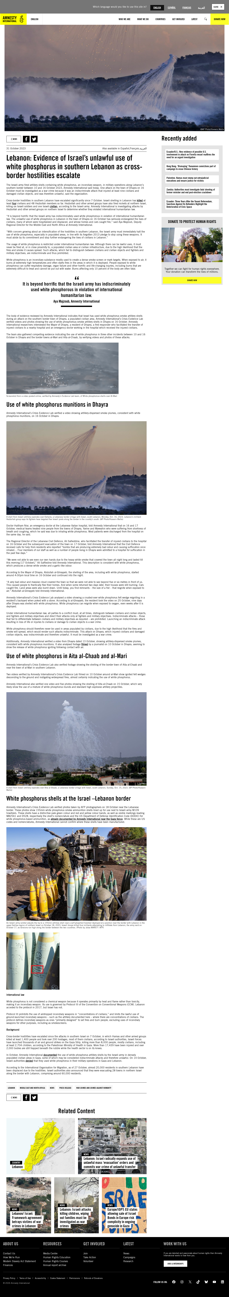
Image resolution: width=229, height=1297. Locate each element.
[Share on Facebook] (26, 139)
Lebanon (11, 1088)
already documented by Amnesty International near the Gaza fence (87, 819)
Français (186, 7)
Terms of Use (25, 1278)
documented (50, 1054)
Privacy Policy (9, 1278)
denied (29, 1060)
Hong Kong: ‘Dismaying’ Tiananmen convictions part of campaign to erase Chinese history (191, 168)
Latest (128, 1243)
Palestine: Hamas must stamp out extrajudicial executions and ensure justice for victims (188, 179)
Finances (8, 1265)
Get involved (94, 1243)
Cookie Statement (57, 1278)
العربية (201, 7)
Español (172, 7)
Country (16, 1162)
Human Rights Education (56, 1257)
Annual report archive (54, 1265)
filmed (84, 644)
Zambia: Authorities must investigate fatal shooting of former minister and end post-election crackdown (191, 191)
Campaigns (129, 1257)
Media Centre (50, 1253)
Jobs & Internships (175, 1263)
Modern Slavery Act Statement (19, 1261)
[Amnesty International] (13, 19)
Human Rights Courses (55, 1261)
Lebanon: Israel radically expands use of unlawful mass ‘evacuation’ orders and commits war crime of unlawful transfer (110, 1162)
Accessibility (40, 1278)
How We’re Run (11, 1257)
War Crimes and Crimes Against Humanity (93, 1088)
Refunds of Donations (93, 1278)
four (14, 203)
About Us (10, 1243)
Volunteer (88, 1261)
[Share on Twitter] (34, 139)
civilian (53, 206)
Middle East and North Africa (32, 1088)
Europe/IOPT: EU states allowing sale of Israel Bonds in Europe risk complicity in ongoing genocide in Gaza (122, 1217)
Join (85, 1253)
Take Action (89, 1257)
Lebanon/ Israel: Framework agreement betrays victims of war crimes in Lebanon (27, 1219)
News (52, 1088)
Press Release (65, 1088)
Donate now (192, 280)
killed (140, 200)
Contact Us (9, 1253)
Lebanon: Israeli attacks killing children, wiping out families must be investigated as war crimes (75, 1217)
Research (128, 1261)
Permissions (74, 1278)
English (157, 7)
